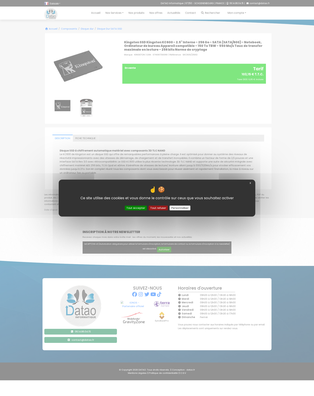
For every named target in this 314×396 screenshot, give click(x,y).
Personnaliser (180, 208)
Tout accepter (135, 208)
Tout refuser (158, 208)
